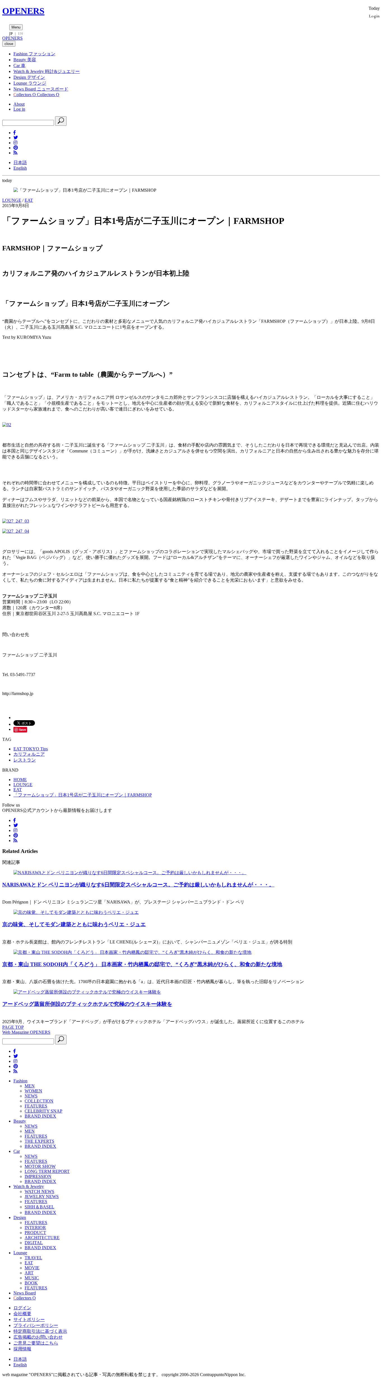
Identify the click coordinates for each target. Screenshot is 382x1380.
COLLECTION (39, 1101)
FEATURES (36, 1106)
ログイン (22, 1307)
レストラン (24, 760)
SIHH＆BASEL (39, 1206)
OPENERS (23, 11)
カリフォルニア (29, 754)
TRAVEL (33, 1257)
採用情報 (22, 1348)
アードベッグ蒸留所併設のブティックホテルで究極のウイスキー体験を (87, 1004)
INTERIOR (35, 1227)
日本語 (20, 162)
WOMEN (33, 1091)
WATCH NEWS (39, 1191)
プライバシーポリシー (35, 1325)
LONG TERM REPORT (47, 1171)
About (19, 104)
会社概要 (22, 1313)
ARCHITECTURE (42, 1237)
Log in (19, 109)
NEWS (31, 1096)
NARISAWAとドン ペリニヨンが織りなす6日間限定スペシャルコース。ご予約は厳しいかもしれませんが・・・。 (138, 885)
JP (11, 33)
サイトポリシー (29, 1319)
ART (29, 1272)
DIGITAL (34, 1242)
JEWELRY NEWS (42, 1196)
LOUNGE (11, 200)
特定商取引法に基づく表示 (40, 1331)
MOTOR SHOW (40, 1166)
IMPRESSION (38, 1176)
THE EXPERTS (39, 1141)
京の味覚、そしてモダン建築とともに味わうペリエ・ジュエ (74, 924)
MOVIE (32, 1267)
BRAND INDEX (40, 1116)
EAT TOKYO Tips (30, 748)
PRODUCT (35, 1232)
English (20, 168)
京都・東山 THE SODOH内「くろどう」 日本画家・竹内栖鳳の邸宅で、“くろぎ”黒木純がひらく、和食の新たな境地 (142, 964)
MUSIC (32, 1277)
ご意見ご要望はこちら (35, 1343)
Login (374, 15)
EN (20, 33)
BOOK (31, 1283)
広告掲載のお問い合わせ (38, 1337)
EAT (29, 200)
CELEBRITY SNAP (43, 1111)
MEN (30, 1085)
